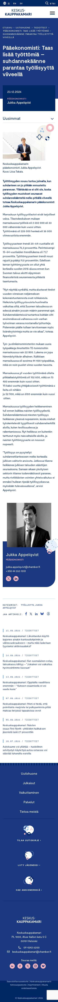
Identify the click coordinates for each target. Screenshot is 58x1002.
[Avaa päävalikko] (52, 12)
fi (9, 3)
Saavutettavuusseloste (17, 981)
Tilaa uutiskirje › (29, 840)
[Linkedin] (16, 578)
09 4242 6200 (32, 947)
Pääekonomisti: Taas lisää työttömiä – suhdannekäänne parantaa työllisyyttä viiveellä (28, 34)
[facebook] (26, 614)
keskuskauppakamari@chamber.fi (31, 951)
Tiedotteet (40, 27)
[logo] (18, 12)
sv (21, 3)
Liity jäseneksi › (29, 865)
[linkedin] (36, 614)
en (14, 3)
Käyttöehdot (34, 984)
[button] (50, 3)
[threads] (48, 614)
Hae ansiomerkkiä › (29, 890)
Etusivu (7, 27)
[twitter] (31, 614)
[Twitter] (8, 578)
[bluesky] (42, 614)
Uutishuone (23, 27)
